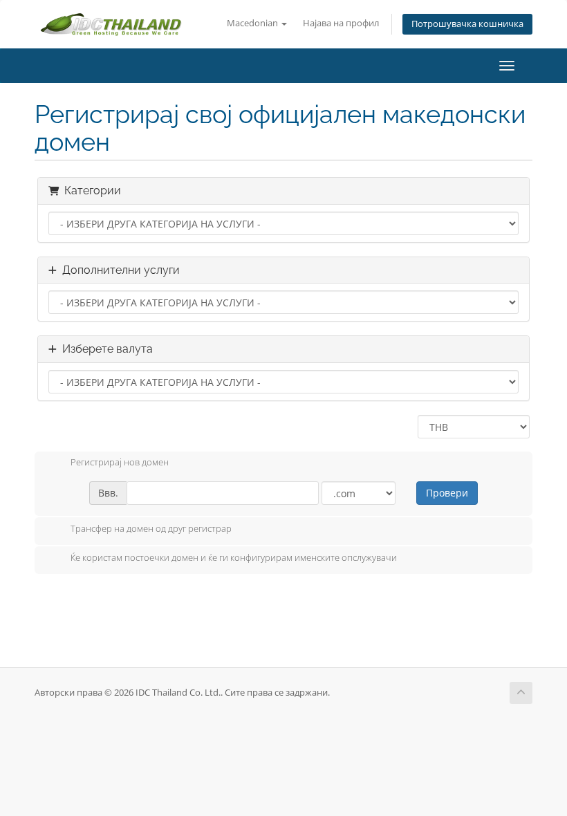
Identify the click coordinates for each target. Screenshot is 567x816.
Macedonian (253, 23)
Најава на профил (341, 23)
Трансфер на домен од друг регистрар (151, 528)
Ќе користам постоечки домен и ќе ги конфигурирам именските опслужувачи (234, 557)
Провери (447, 492)
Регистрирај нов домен (120, 462)
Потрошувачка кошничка (467, 24)
